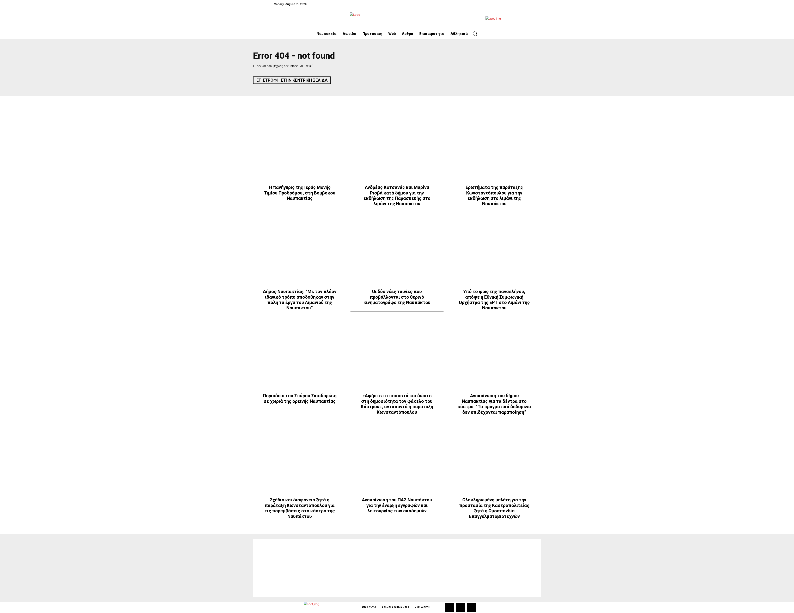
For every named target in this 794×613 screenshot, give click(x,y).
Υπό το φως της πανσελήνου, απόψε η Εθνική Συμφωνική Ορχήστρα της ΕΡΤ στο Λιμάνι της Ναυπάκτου (494, 299)
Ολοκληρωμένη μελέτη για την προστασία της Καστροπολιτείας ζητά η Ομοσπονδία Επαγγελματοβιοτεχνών (494, 508)
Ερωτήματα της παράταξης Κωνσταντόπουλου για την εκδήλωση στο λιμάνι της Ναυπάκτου (494, 195)
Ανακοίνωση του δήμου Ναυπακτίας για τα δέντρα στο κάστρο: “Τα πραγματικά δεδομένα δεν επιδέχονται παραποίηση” (494, 404)
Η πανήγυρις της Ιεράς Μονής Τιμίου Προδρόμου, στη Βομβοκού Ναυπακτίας (299, 193)
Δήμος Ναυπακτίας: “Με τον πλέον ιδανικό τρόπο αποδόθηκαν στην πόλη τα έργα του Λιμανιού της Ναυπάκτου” (299, 299)
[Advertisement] (397, 568)
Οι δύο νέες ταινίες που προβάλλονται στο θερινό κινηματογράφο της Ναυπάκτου (397, 297)
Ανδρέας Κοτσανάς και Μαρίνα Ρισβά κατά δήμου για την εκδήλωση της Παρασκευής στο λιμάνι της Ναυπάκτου (397, 195)
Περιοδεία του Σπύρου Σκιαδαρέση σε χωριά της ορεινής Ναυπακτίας (299, 398)
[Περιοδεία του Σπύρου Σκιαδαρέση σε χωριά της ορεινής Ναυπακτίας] (299, 358)
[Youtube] (471, 607)
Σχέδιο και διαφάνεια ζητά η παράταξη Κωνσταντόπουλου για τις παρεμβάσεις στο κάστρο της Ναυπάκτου (300, 508)
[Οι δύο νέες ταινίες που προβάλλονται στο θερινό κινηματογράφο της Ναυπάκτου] (397, 254)
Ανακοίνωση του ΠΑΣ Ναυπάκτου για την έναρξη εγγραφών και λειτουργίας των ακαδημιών (397, 505)
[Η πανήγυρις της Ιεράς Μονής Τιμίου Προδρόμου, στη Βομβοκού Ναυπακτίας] (299, 150)
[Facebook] (449, 607)
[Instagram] (460, 607)
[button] (475, 33)
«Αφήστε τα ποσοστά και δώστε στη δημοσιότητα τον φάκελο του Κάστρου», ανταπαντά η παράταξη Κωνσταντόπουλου (397, 404)
